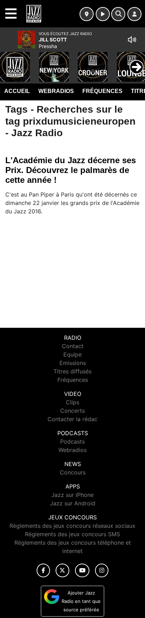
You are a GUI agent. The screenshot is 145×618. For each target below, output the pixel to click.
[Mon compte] (134, 14)
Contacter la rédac (72, 419)
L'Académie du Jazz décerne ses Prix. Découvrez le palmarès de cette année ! (70, 170)
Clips (72, 402)
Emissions (72, 362)
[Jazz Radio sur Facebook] (43, 570)
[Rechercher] (118, 14)
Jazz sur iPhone (72, 494)
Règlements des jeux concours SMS (72, 534)
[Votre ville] (87, 14)
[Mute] (132, 39)
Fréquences (102, 91)
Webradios (56, 91)
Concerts (72, 410)
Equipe (72, 354)
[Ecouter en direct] (103, 14)
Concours (73, 472)
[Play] (9, 61)
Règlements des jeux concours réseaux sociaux (72, 525)
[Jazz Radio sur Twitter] (62, 570)
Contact (72, 346)
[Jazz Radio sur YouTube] (82, 570)
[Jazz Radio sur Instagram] (101, 570)
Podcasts (72, 441)
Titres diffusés (72, 371)
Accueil (17, 91)
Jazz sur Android (72, 503)
